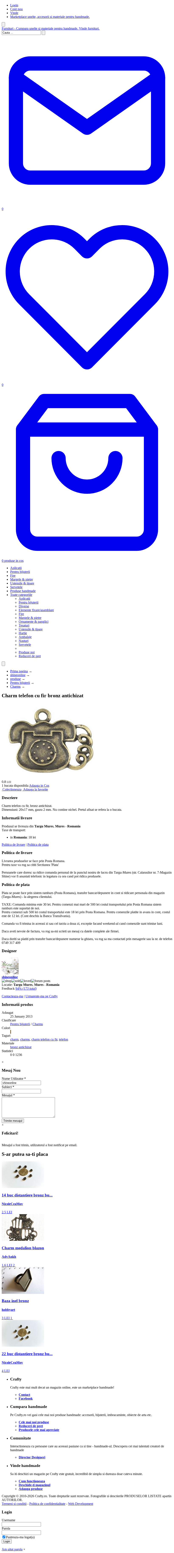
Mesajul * (8, 1095)
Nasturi (23, 641)
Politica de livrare (13, 844)
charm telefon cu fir (44, 1039)
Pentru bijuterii (20, 572)
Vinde (14, 13)
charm (14, 1039)
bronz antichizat (20, 1047)
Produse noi (27, 652)
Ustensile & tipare (22, 583)
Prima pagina (19, 671)
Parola (6, 1528)
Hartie (23, 633)
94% (25, 988)
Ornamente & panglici (33, 621)
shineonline (17, 675)
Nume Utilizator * (14, 1078)
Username (8, 1520)
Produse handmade (23, 591)
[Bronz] (10, 1032)
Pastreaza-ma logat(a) (20, 1537)
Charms (15, 686)
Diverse (24, 606)
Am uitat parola (12, 1549)
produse (15, 679)
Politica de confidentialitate (47, 1504)
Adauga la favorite (35, 789)
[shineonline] (10, 973)
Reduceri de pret (30, 656)
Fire (12, 575)
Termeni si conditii (14, 1504)
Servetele (16, 587)
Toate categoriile (21, 595)
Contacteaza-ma (12, 996)
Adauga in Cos (39, 785)
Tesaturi (24, 625)
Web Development (80, 1504)
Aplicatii (16, 568)
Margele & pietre (21, 579)
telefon (63, 1039)
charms (25, 1039)
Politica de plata (38, 844)
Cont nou (16, 9)
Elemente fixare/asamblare (36, 610)
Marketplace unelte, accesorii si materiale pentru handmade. (50, 17)
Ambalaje (25, 637)
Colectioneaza (12, 789)
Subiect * (8, 1087)
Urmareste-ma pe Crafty (41, 996)
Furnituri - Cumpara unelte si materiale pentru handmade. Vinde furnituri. (51, 28)
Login (14, 5)
